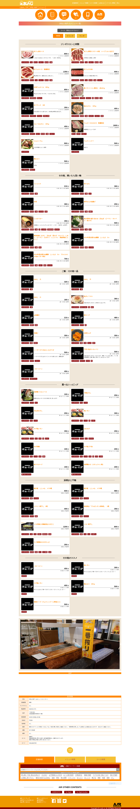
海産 (103, 778)
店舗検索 (75, 3)
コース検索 (93, 3)
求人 (118, 3)
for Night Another (82, 792)
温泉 (53, 778)
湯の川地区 (113, 775)
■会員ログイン (41, 802)
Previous (19, 644)
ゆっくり (87, 778)
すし (112, 778)
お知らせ (102, 3)
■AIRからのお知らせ (27, 800)
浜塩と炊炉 (33, 7)
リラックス (71, 778)
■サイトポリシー (42, 798)
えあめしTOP (24, 7)
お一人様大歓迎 (68, 775)
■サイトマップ (25, 798)
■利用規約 (40, 800)
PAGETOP (70, 750)
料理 (58, 36)
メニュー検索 (84, 3)
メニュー (42, 7)
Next (121, 644)
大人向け (44, 775)
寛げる (94, 778)
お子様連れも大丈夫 (55, 775)
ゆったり (80, 778)
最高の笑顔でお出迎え (43, 778)
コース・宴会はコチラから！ (70, 30)
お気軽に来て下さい (27, 778)
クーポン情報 (110, 3)
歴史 (57, 778)
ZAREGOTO (56, 792)
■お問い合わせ (25, 802)
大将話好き (78, 775)
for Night (68, 792)
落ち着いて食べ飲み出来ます (30, 775)
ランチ (82, 36)
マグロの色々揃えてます (101, 775)
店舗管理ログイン (115, 783)
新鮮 (108, 778)
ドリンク (70, 36)
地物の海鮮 (87, 775)
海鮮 (99, 778)
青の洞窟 (64, 778)
